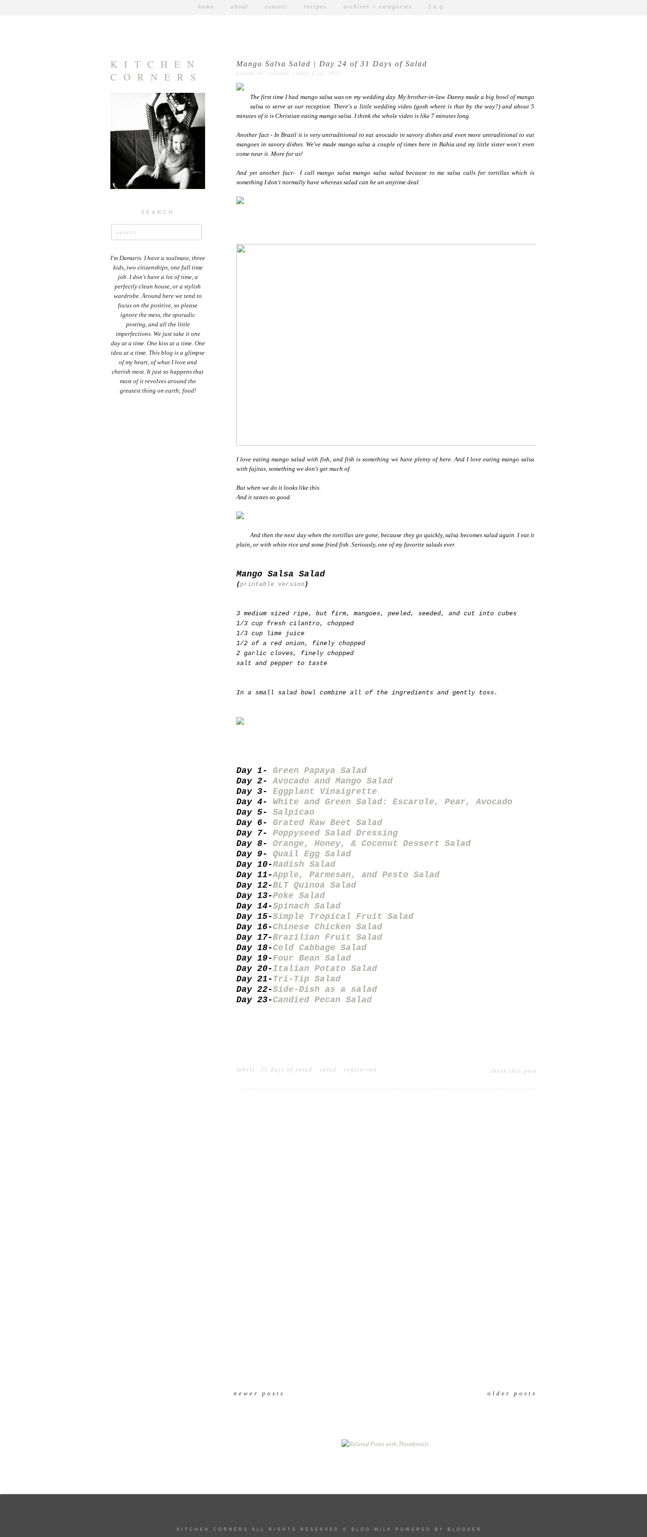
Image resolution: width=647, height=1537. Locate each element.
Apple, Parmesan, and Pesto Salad (356, 875)
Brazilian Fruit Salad (327, 937)
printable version (272, 584)
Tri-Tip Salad (307, 979)
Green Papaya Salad (320, 770)
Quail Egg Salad (312, 854)
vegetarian (360, 1069)
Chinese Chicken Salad (327, 927)
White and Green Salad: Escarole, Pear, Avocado (392, 802)
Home (206, 6)
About (239, 6)
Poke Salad (299, 895)
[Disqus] (385, 1247)
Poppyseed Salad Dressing (335, 833)
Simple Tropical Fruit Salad (343, 916)
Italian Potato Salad (325, 968)
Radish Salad (304, 864)
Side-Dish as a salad (325, 989)
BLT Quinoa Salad (314, 885)
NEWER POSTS (259, 1393)
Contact (276, 6)
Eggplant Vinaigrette (325, 791)
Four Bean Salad (312, 958)
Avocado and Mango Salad (333, 781)
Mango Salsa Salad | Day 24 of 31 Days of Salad (331, 64)
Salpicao (294, 812)
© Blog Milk (367, 1529)
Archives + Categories (377, 6)
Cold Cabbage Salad (320, 948)
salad (328, 1069)
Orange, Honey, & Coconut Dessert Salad (372, 843)
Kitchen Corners (156, 70)
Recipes (315, 6)
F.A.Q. (437, 6)
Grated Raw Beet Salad (327, 822)
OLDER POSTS (512, 1393)
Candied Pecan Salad (322, 1000)
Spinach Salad (307, 906)
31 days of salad (287, 1069)
